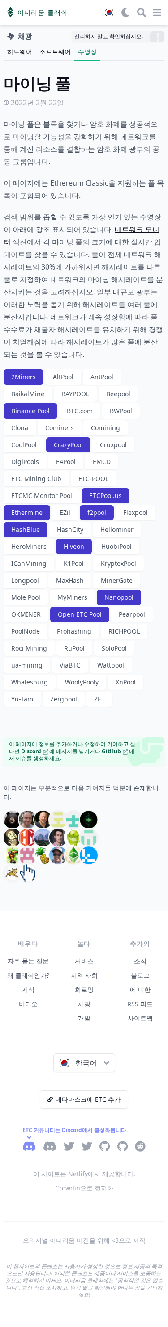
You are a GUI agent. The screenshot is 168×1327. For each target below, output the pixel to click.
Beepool (118, 394)
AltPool (63, 377)
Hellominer (117, 529)
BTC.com (80, 410)
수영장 (87, 51)
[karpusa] (58, 837)
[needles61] (89, 837)
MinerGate (117, 580)
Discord (31, 751)
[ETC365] (89, 820)
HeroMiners (29, 546)
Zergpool (63, 699)
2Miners (23, 377)
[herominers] (28, 837)
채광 (84, 1003)
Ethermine (27, 512)
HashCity (70, 529)
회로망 (84, 989)
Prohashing (74, 631)
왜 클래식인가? (28, 975)
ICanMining (29, 563)
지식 (28, 989)
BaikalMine (27, 394)
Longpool (25, 580)
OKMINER (26, 614)
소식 (140, 961)
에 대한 (140, 989)
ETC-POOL (93, 478)
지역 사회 (84, 975)
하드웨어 (19, 51)
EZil (65, 512)
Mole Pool (25, 597)
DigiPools (25, 461)
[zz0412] (13, 873)
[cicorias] (43, 820)
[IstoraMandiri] (43, 837)
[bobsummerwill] (28, 820)
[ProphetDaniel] (13, 855)
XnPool (126, 682)
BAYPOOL (75, 394)
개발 (84, 1018)
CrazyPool (68, 444)
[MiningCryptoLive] (73, 837)
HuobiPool (116, 546)
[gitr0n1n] (13, 837)
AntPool (101, 377)
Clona (19, 427)
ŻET (99, 699)
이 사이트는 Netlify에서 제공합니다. (84, 1173)
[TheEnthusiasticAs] (73, 855)
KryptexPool (118, 563)
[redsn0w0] (43, 855)
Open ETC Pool (80, 614)
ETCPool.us (105, 495)
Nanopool (119, 597)
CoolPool (24, 444)
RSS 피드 (140, 1003)
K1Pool (74, 563)
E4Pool (66, 461)
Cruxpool (113, 444)
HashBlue (25, 529)
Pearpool (132, 614)
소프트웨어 (55, 51)
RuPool (74, 648)
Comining (105, 427)
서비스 (84, 961)
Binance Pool (30, 410)
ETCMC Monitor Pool (41, 495)
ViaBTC (70, 665)
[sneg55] (58, 855)
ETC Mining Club (36, 478)
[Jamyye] (28, 873)
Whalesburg (29, 682)
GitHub (111, 751)
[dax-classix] (58, 820)
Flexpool (135, 512)
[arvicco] (13, 820)
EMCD (102, 461)
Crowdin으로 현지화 (84, 1188)
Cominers (59, 427)
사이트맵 (140, 1018)
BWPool (121, 410)
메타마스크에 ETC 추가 (88, 1099)
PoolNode (25, 631)
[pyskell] (28, 855)
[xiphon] (89, 855)
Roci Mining (29, 648)
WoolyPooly (82, 682)
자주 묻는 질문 (28, 961)
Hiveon (74, 546)
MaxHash (70, 580)
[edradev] (73, 820)
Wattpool (110, 665)
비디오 (28, 1003)
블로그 (140, 975)
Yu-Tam (22, 699)
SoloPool (114, 648)
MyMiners (72, 597)
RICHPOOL (124, 631)
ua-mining (27, 665)
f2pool (96, 512)
